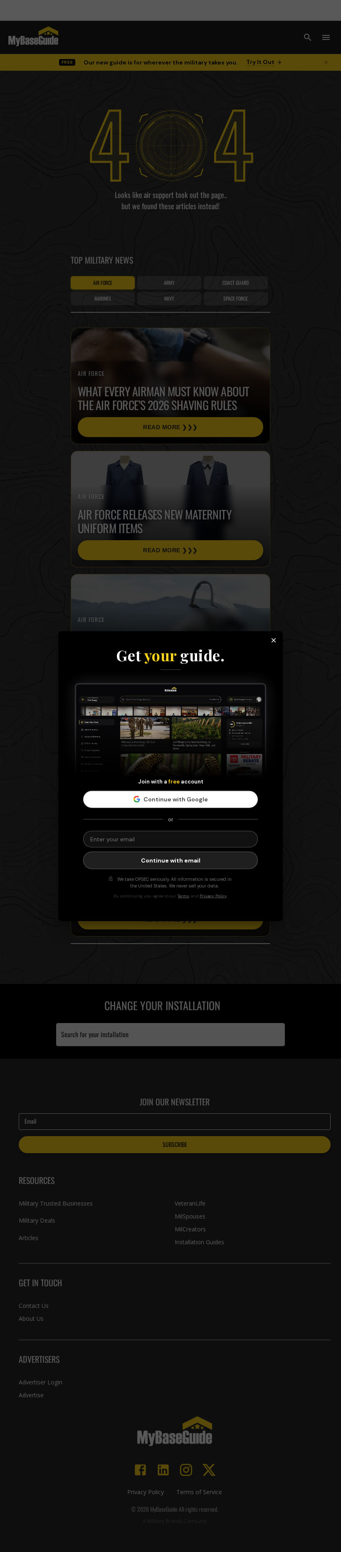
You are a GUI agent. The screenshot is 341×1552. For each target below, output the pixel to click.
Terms (183, 895)
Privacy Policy (213, 895)
